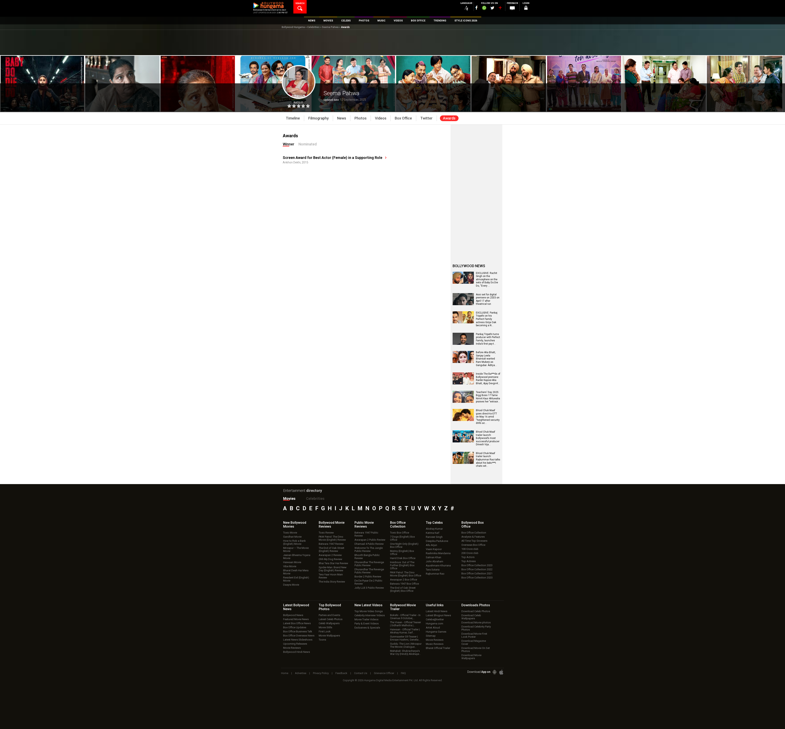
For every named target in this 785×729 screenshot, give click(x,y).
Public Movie (364, 524)
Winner (288, 144)
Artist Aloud (433, 627)
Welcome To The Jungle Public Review (368, 549)
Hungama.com (434, 623)
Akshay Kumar (434, 528)
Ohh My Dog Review (330, 559)
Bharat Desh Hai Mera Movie (295, 572)
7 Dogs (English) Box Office (402, 538)
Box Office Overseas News (298, 635)
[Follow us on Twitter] (492, 7)
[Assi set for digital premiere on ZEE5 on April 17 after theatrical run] (463, 303)
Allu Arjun (431, 545)
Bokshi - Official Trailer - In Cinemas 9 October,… (405, 617)
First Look (325, 631)
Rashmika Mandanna (438, 553)
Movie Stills (325, 627)
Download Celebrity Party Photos (476, 628)
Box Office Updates (294, 627)
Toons (322, 639)
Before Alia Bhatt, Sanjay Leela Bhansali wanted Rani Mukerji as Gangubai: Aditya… (486, 358)
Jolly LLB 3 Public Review (369, 587)
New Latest (368, 605)
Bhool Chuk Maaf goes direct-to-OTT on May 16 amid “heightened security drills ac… (488, 416)
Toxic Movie (290, 532)
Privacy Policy (321, 673)
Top (434, 523)
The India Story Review (332, 581)
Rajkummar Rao (435, 573)
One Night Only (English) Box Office (404, 545)
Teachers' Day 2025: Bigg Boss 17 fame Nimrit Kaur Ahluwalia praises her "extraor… (488, 397)
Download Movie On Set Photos (475, 649)
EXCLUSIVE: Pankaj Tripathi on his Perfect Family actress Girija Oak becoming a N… (486, 319)
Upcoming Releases (295, 643)
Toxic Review (326, 532)
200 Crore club (469, 553)
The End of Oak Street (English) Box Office (403, 589)
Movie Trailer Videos (366, 619)
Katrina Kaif (432, 532)
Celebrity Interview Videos (369, 615)
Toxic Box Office (399, 532)
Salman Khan (433, 557)
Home (284, 673)
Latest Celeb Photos (330, 619)
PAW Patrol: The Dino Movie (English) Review (332, 538)
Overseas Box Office (473, 544)
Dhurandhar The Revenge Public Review (369, 564)
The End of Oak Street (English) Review (331, 549)
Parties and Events (329, 615)
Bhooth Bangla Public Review (367, 557)
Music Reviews (434, 643)
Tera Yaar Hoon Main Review (331, 576)
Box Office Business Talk (297, 631)
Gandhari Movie (292, 536)
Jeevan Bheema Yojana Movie (296, 557)
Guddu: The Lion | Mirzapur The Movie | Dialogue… (406, 645)
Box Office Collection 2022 (476, 569)
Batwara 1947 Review (331, 543)
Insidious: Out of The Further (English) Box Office (402, 565)
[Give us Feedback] (512, 8)
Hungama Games (436, 631)
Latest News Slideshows (297, 639)
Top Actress (468, 561)
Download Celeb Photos (475, 611)
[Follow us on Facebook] (476, 8)
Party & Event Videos (366, 623)
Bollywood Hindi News (296, 651)
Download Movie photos (476, 622)
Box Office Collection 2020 (476, 577)
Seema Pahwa (330, 27)
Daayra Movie (291, 584)
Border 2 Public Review (367, 576)
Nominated (307, 144)
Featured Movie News (296, 619)
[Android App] (494, 672)
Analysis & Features (473, 536)
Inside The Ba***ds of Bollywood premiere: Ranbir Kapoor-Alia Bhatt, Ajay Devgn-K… (488, 378)
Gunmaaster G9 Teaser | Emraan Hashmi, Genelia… (405, 638)
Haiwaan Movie (292, 562)
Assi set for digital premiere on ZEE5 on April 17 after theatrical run (487, 299)
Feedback (341, 673)
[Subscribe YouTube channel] (500, 8)
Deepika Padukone (437, 541)
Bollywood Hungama (293, 27)
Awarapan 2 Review (330, 555)
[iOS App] (501, 672)
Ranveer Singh (434, 536)
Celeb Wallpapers (329, 623)
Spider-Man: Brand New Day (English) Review (333, 569)
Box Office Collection (473, 532)
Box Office (398, 524)
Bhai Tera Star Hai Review (333, 563)
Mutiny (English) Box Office (402, 552)
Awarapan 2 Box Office (403, 579)
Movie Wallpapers (329, 635)
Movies (289, 498)
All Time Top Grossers (474, 540)
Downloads (475, 605)
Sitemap (431, 635)
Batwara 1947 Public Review (366, 534)
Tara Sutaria (433, 569)
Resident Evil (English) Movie (296, 579)
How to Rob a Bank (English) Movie (294, 542)
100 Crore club (469, 548)
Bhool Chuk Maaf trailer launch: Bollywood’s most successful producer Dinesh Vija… (487, 438)
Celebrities (313, 27)
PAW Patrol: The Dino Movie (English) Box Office (405, 574)
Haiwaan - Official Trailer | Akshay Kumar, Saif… (405, 631)
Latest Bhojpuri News (438, 615)
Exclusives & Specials (367, 627)
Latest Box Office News (297, 623)
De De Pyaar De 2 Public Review (368, 582)
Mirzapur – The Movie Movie (296, 549)
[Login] (526, 8)
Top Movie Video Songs (368, 611)
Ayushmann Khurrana (438, 565)
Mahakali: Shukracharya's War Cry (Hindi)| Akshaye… (405, 652)
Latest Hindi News (436, 611)
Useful (435, 605)
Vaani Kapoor (434, 549)
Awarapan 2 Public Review (369, 539)
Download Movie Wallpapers (471, 657)
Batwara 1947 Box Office (404, 583)
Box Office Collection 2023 (476, 565)
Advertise (300, 673)
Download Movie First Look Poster (474, 635)
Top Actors (467, 557)
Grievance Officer (384, 673)
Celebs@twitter (435, 619)
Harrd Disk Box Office (402, 558)
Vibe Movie (289, 566)
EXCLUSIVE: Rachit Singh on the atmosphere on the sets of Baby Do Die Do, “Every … (487, 279)
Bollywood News (293, 615)
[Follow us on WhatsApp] (484, 8)
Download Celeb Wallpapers (471, 617)
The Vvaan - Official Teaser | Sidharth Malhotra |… (405, 624)
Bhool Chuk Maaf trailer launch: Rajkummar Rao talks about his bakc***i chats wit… (488, 459)
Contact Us (360, 673)
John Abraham (434, 561)
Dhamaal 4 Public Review (369, 543)
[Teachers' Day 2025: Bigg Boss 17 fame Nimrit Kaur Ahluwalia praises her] (463, 401)
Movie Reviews (292, 647)
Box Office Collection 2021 (476, 573)
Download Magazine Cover (473, 642)
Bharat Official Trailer (438, 648)
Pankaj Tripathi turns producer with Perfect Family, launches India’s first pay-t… (488, 339)
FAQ (403, 673)
